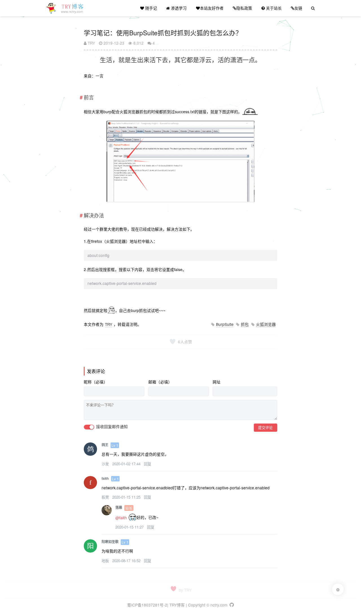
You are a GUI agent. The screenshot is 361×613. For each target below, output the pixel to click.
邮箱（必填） (160, 382)
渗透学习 (178, 8)
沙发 (106, 463)
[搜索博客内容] (313, 8)
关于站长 (273, 8)
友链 (298, 8)
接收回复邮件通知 (111, 426)
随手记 (150, 8)
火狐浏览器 (266, 324)
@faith (121, 517)
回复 (147, 463)
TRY (91, 43)
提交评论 (265, 427)
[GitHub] (231, 605)
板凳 (106, 497)
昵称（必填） (95, 382)
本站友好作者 (212, 8)
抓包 (245, 324)
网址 (217, 382)
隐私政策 (244, 8)
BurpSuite (225, 324)
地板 (106, 560)
